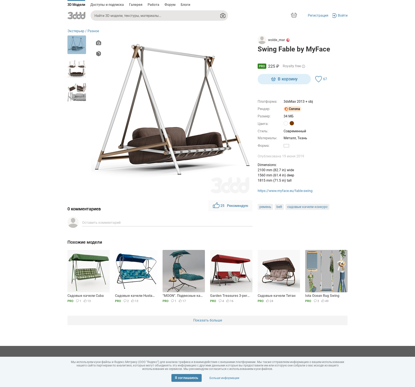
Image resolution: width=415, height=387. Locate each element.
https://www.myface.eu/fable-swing (285, 191)
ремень (265, 207)
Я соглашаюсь (186, 378)
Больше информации (224, 378)
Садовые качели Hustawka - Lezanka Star (135, 296)
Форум (170, 5)
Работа (153, 5)
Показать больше (207, 320)
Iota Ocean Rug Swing (322, 296)
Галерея (135, 5)
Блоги (185, 5)
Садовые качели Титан (276, 296)
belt (279, 207)
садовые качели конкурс (307, 207)
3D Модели (76, 5)
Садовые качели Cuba (85, 296)
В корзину (288, 79)
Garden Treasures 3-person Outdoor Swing (230, 296)
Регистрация (318, 15)
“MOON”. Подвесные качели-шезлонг (183, 296)
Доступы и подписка (107, 5)
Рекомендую (234, 206)
